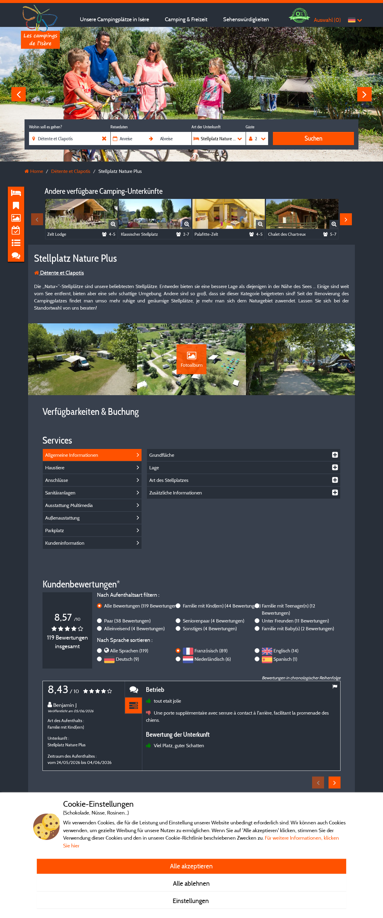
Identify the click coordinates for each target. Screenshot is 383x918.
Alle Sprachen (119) (129, 651)
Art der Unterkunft (206, 127)
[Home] (40, 16)
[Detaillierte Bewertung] (133, 706)
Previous (18, 94)
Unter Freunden (295, 621)
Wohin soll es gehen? (45, 127)
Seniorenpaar (213, 621)
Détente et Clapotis (61, 272)
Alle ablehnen (191, 883)
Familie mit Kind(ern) (222, 606)
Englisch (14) (285, 651)
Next (364, 94)
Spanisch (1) (285, 659)
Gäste (250, 127)
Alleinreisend (134, 628)
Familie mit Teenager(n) (288, 609)
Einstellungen (191, 901)
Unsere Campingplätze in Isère (114, 19)
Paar (127, 621)
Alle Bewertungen (141, 606)
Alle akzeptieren (191, 866)
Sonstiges (210, 628)
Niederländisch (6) (212, 659)
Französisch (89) (210, 651)
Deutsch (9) (127, 659)
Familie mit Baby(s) (298, 628)
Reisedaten (119, 127)
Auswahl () (327, 19)
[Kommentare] (133, 689)
